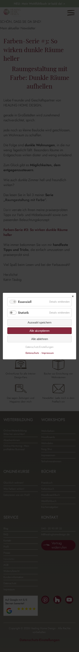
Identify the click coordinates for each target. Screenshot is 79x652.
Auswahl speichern (39, 322)
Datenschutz (32, 353)
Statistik (23, 312)
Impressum (48, 353)
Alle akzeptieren (39, 330)
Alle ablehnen (39, 339)
